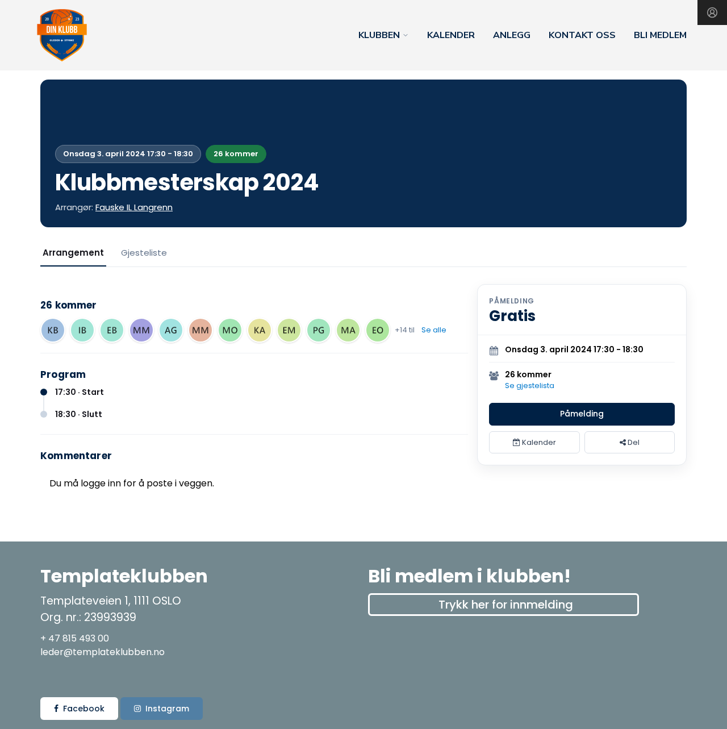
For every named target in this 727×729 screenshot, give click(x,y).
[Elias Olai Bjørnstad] (111, 330)
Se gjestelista (529, 385)
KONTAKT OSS (582, 35)
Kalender (538, 442)
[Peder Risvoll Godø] (318, 330)
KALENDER (451, 35)
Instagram (167, 708)
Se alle (433, 329)
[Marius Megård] (200, 330)
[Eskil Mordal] (289, 330)
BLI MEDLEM (660, 35)
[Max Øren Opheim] (230, 330)
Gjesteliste (144, 253)
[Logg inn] (712, 12)
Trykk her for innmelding (505, 605)
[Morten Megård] (141, 330)
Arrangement (73, 253)
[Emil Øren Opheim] (377, 330)
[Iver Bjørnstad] (82, 330)
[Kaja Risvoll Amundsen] (259, 330)
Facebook (84, 708)
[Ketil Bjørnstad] (52, 330)
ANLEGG (511, 35)
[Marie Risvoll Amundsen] (348, 330)
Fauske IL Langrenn (134, 207)
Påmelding (582, 413)
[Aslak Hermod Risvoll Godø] (170, 330)
